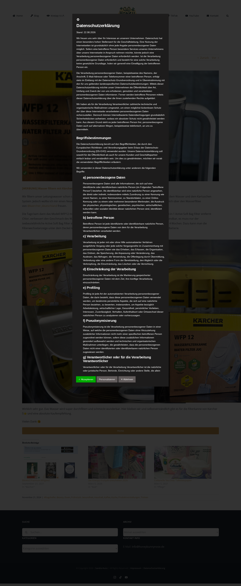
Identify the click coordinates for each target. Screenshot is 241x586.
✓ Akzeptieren (86, 379)
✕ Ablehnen (127, 379)
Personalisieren (107, 379)
